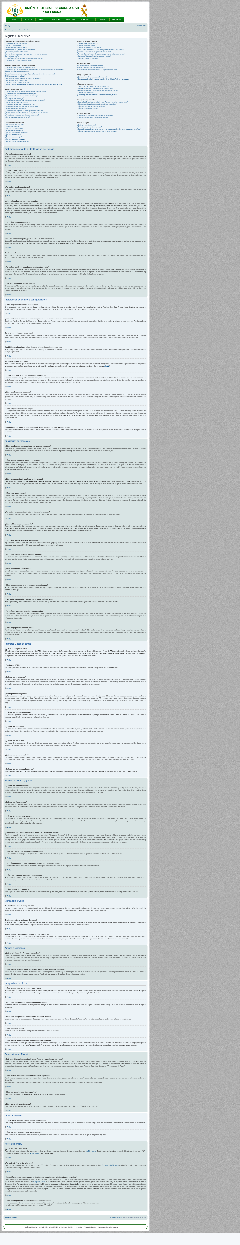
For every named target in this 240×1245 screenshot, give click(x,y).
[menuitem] (7, 26)
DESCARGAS (116, 19)
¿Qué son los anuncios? (13, 135)
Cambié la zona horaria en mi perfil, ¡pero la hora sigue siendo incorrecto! (30, 74)
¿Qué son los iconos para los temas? (17, 141)
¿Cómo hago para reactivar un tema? (17, 117)
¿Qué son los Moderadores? (86, 45)
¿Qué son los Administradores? (87, 43)
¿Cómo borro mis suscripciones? (88, 108)
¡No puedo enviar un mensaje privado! (90, 65)
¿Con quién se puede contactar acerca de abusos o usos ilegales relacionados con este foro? (109, 129)
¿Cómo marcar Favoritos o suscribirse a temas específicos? (97, 104)
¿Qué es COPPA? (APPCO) (14, 45)
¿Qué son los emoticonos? (14, 128)
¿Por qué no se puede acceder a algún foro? (20, 104)
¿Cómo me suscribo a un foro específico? (91, 106)
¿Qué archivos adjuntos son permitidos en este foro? (95, 115)
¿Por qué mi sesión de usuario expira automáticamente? (24, 58)
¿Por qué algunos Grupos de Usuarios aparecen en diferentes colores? (101, 54)
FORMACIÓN (70, 19)
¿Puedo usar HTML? (12, 126)
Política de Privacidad (75, 1227)
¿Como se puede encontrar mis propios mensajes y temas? (97, 95)
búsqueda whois (39, 1182)
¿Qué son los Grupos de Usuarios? (89, 48)
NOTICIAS (28, 19)
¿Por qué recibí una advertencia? (16, 109)
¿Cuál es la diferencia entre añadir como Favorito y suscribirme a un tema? (102, 102)
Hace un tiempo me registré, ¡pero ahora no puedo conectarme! (26, 54)
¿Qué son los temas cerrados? (15, 139)
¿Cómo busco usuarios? (85, 93)
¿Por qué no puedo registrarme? (16, 48)
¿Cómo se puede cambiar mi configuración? (20, 67)
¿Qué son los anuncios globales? (16, 133)
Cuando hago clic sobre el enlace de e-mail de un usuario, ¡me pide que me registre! (33, 84)
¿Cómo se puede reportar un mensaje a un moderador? (24, 111)
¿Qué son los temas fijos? (13, 137)
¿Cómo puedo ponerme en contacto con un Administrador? (97, 131)
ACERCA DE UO (86, 19)
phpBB (106, 366)
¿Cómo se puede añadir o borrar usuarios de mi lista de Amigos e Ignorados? (103, 79)
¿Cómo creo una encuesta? (14, 98)
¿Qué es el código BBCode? (14, 124)
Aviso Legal (63, 1227)
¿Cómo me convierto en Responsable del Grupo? (94, 52)
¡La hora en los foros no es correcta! (17, 72)
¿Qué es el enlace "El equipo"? (87, 58)
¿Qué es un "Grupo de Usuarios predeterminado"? (94, 56)
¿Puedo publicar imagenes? (14, 131)
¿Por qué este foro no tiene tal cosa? (89, 127)
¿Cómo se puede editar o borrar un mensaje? (20, 94)
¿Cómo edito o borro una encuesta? (17, 102)
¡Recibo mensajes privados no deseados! (91, 67)
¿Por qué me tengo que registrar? (16, 43)
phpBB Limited (91, 1151)
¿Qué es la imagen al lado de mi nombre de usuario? (23, 78)
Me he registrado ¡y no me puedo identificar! (20, 50)
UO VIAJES (56, 19)
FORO (102, 19)
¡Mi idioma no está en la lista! (14, 76)
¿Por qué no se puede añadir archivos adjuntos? (21, 106)
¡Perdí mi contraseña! (12, 56)
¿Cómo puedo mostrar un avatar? (16, 80)
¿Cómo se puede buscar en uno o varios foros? (93, 86)
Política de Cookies (90, 1227)
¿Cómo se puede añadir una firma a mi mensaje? (21, 96)
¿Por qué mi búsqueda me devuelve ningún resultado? (95, 88)
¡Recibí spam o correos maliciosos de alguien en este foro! (97, 70)
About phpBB (35, 1153)
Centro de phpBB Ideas (110, 1165)
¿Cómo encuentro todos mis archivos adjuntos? (93, 117)
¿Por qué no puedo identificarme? (16, 52)
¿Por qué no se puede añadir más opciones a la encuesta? (25, 100)
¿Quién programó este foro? (86, 125)
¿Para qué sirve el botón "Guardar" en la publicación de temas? (26, 113)
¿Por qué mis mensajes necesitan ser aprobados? (22, 115)
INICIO (14, 19)
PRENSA (42, 19)
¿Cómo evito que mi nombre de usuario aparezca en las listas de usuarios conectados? (34, 70)
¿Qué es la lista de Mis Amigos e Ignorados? (92, 77)
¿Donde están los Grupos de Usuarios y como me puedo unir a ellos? (100, 50)
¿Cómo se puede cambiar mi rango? (17, 82)
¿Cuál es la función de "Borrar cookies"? (18, 60)
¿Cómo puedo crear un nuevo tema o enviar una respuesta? (25, 92)
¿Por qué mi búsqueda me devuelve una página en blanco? (97, 90)
